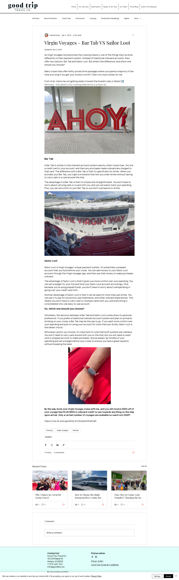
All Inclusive (80, 18)
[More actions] (133, 35)
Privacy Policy (96, 576)
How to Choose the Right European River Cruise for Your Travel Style (88, 496)
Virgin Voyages (62, 430)
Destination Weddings (110, 18)
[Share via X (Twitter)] (51, 445)
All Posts (35, 18)
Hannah (76, 430)
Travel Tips (66, 18)
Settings (157, 576)
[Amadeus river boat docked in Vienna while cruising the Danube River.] (89, 480)
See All (144, 466)
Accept (168, 576)
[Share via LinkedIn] (57, 445)
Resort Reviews (50, 18)
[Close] (176, 576)
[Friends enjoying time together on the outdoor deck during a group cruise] (50, 480)
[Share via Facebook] (45, 445)
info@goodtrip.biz (56, 566)
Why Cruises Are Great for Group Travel (48, 496)
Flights (126, 18)
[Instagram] (96, 557)
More (136, 18)
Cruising (93, 18)
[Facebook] (92, 557)
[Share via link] (63, 445)
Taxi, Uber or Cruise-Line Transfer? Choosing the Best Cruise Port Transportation (128, 496)
